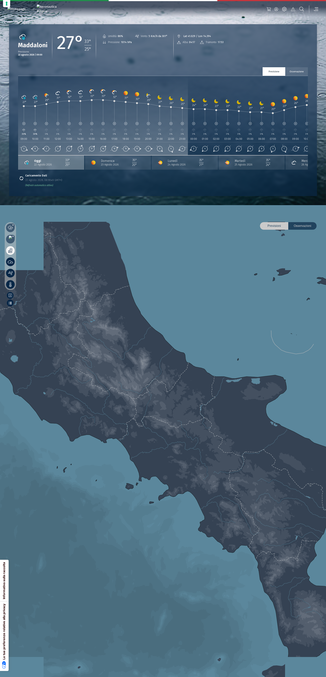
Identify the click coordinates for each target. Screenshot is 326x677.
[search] (301, 9)
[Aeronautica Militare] (51, 9)
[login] (276, 9)
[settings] (284, 9)
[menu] (313, 9)
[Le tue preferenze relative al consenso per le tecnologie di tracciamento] (6, 3)
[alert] (293, 9)
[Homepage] (17, 9)
